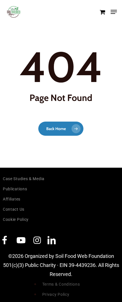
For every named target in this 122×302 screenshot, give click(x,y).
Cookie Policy (16, 219)
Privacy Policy (56, 294)
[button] (114, 12)
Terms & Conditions (61, 284)
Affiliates (11, 199)
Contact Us (13, 209)
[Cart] (102, 11)
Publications (15, 189)
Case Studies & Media (24, 178)
